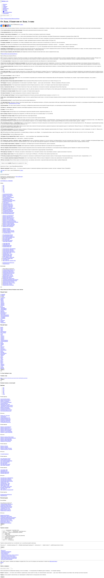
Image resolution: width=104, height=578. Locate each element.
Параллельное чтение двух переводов (9, 557)
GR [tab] (3, 190)
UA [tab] (3, 187)
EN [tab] (3, 188)
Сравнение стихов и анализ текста (8, 555)
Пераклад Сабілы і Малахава (9, 224)
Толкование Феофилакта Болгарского (10, 279)
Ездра (1, 342)
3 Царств (2, 338)
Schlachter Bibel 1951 (7, 246)
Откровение (2, 322)
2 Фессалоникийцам (4, 316)
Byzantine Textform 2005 (8, 258)
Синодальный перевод (7, 194)
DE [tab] (3, 189)
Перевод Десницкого (7, 196)
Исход (1, 328)
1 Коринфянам (3, 308)
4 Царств (2, 339)
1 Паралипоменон (4, 340)
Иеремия (2, 352)
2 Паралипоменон (4, 341)
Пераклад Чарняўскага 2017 (8, 217)
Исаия (1, 351)
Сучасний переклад (7, 232)
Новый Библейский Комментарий (10, 280)
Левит (1, 329)
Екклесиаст (2, 348)
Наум (1, 362)
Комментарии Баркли (7, 277)
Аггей (1, 366)
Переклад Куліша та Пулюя (8, 230)
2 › (21, 24)
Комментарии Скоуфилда (8, 276)
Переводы (5, 4)
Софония (2, 365)
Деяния (1, 298)
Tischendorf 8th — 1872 (7, 254)
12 (12, 378)
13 (13, 378)
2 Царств (2, 336)
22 (24, 378)
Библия (1, 18)
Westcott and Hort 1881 (7, 255)
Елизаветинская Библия (8, 211)
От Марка (2, 295)
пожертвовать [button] (6, 13)
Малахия (2, 368)
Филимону (2, 320)
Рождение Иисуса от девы (14, 103)
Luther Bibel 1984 (6, 243)
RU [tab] (3, 185)
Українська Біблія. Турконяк (8, 231)
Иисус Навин (3, 332)
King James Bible (6, 239)
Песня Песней (3, 349)
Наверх (1, 562)
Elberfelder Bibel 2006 (7, 245)
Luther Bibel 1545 (6, 244)
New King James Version (8, 240)
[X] (5, 26)
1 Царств (2, 335)
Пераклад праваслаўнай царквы (9, 221)
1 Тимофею (2, 317)
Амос (1, 358)
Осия (1, 356)
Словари (4, 7)
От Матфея (2, 294)
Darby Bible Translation (7, 241)
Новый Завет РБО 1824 (7, 207)
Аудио (4, 5)
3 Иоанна (2, 305)
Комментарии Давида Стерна (9, 282)
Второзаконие (3, 331)
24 (26, 378)
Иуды (1, 306)
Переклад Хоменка (7, 229)
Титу (1, 319)
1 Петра (2, 300)
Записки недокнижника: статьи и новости (10, 554)
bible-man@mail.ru (53, 561)
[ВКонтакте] (1, 26)
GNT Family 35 (6, 259)
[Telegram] (10, 26)
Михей (1, 361)
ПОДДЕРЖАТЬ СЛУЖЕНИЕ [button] (6, 180)
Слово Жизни (6, 202)
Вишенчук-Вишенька (7, 209)
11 (11, 378)
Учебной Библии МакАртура (9, 269)
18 (19, 378)
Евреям (1, 321)
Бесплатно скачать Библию (6, 559)
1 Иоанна (2, 303)
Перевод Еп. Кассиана (7, 201)
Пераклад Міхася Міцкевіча (8, 225)
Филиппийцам (3, 312)
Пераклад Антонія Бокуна (8, 215)
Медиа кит (3, 550)
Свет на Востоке (19, 176)
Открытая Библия (6, 198)
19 (20, 378)
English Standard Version (8, 235)
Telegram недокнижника (6, 551)
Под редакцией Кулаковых (8, 197)
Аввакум (2, 364)
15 (15, 378)
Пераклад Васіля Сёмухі (8, 216)
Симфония (5, 6)
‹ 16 (2, 24)
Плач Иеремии (3, 353)
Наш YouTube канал (5, 552)
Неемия (2, 343)
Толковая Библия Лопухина (8, 273)
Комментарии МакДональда (8, 271)
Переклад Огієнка (6, 228)
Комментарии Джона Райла (8, 278)
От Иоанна (2, 297)
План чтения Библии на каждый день (9, 558)
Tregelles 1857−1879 (7, 253)
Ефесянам (2, 311)
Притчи (2, 347)
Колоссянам (2, 313)
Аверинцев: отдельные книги (9, 208)
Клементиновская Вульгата (8, 262)
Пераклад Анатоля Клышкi (8, 223)
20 (21, 378)
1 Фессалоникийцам (4, 314)
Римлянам (2, 307)
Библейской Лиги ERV (7, 199)
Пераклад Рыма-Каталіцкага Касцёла (10, 222)
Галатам (2, 310)
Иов (1, 345)
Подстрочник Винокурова (8, 213)
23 (25, 378)
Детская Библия (4, 553)
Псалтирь (2, 346)
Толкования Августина (7, 274)
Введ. (1, 378)
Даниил (2, 355)
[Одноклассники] (3, 26)
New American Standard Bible (9, 237)
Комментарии (6, 8)
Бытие (1, 327)
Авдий (1, 359)
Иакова (1, 299)
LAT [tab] (4, 192)
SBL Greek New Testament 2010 (9, 260)
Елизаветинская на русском (8, 212)
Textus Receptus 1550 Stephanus (9, 248)
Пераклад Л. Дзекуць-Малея (8, 219)
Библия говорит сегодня (8, 275)
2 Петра (2, 301)
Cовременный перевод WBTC (9, 200)
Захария (2, 367)
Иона (1, 360)
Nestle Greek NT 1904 (7, 256)
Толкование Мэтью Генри (8, 270)
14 (14, 378)
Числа (1, 330)
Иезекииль (2, 354)
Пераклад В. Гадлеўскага (8, 226)
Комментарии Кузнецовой (8, 284)
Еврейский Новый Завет (8, 204)
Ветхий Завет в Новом (7, 283)
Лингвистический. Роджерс (8, 281)
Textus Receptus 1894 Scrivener (9, 251)
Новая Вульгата (6, 263)
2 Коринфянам (3, 309)
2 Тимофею (2, 318)
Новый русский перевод (8, 195)
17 (18, 378)
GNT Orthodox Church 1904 (8, 257)
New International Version (8, 234)
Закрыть (2, 369)
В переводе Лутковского (8, 205)
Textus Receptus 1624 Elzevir (8, 250)
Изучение (5, 9)
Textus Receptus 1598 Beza (8, 249)
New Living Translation (7, 238)
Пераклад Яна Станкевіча (8, 218)
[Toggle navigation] (0, 2)
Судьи (1, 333)
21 (23, 378)
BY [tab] (3, 186)
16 (17, 378)
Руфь (1, 334)
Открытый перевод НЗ (7, 203)
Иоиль (1, 357)
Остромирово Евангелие (8, 210)
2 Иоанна (2, 304)
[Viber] (8, 26)
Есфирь (2, 344)
